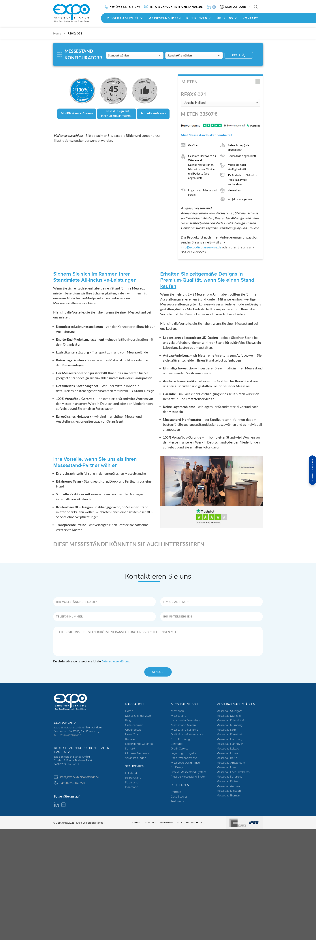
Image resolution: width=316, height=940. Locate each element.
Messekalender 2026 (138, 715)
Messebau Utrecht (228, 767)
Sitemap (136, 822)
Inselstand (131, 787)
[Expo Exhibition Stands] (77, 13)
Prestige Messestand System (189, 776)
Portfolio (176, 791)
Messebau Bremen (228, 795)
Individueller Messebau (185, 720)
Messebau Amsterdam (231, 762)
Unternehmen (134, 724)
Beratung (177, 743)
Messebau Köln (226, 729)
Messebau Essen (227, 753)
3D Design (177, 767)
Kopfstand (131, 782)
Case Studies (179, 796)
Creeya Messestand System (188, 771)
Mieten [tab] (189, 81)
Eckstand (131, 772)
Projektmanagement (184, 757)
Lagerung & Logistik (183, 753)
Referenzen (196, 18)
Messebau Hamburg (229, 739)
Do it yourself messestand (187, 734)
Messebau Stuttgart (229, 710)
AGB (179, 822)
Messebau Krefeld (228, 781)
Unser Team (132, 734)
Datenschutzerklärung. (115, 661)
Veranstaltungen (135, 757)
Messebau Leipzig (228, 748)
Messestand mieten (183, 724)
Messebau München (229, 715)
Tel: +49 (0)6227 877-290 (67, 735)
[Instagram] (214, 7)
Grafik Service (179, 748)
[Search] (255, 7)
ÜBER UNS (225, 18)
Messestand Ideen (164, 18)
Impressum (166, 822)
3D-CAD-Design (181, 739)
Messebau (177, 710)
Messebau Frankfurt (229, 734)
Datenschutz (194, 822)
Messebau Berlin (227, 757)
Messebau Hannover (230, 743)
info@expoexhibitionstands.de (79, 776)
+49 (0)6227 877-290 (72, 782)
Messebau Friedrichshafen (233, 771)
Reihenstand (133, 777)
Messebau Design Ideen (186, 762)
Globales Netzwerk (137, 753)
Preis (236, 55)
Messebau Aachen (228, 785)
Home (57, 33)
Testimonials (178, 801)
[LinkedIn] (209, 7)
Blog (128, 720)
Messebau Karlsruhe (229, 776)
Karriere (130, 739)
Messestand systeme (184, 729)
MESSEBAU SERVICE (123, 18)
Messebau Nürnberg (229, 724)
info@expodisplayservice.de (201, 247)
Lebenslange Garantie (139, 743)
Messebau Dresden (229, 790)
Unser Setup (133, 729)
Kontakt (250, 18)
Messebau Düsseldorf (230, 720)
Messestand (178, 715)
